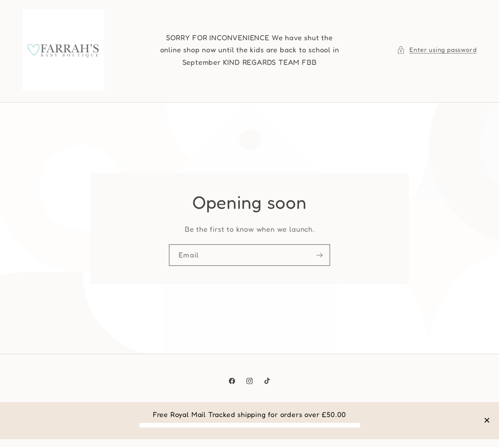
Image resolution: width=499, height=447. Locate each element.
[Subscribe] (319, 255)
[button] (436, 49)
